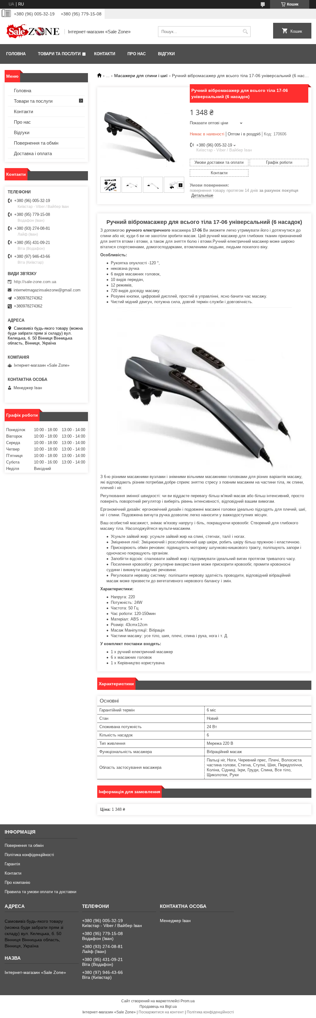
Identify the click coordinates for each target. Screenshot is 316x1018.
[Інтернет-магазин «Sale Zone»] (32, 31)
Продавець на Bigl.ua (158, 1006)
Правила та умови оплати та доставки (40, 891)
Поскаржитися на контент (161, 1012)
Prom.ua (188, 1001)
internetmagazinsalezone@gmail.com (47, 290)
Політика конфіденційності (29, 854)
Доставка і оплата (33, 153)
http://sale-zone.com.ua (35, 281)
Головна (16, 54)
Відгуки (166, 54)
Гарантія (12, 864)
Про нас (136, 54)
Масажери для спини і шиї (141, 75)
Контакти (104, 54)
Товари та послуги (59, 54)
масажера (181, 230)
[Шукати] (245, 31)
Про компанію (17, 882)
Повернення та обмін (36, 143)
